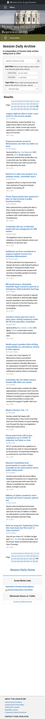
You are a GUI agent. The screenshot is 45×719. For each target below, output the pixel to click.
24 (18, 106)
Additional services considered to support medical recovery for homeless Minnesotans (21, 253)
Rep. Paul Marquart (24, 152)
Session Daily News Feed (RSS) (20, 590)
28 (31, 106)
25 (21, 106)
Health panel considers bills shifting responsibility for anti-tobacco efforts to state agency (22, 346)
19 (31, 104)
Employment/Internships (14, 705)
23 (15, 106)
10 (31, 101)
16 (21, 104)
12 (37, 101)
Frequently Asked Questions (15, 712)
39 (37, 109)
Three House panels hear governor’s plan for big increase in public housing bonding (22, 199)
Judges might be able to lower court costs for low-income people (22, 114)
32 (15, 109)
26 (25, 106)
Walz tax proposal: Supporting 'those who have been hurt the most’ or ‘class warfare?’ (22, 527)
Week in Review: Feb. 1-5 (17, 410)
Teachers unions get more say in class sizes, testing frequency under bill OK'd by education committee (22, 319)
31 (12, 109)
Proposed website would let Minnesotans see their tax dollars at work (22, 143)
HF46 (16, 155)
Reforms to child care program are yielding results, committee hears (21, 175)
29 (34, 106)
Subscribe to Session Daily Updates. (20, 587)
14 (15, 104)
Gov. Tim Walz (15, 539)
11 (34, 101)
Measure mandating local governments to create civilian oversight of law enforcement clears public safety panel (22, 466)
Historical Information (13, 702)
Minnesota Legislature (23, 2)
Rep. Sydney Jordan (25, 328)
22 (12, 106)
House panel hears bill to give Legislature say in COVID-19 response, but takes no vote (19, 437)
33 (18, 109)
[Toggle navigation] (5, 7)
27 (28, 106)
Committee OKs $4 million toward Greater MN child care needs (21, 381)
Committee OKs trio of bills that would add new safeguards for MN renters (21, 229)
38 (34, 109)
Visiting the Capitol (12, 707)
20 (34, 104)
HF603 (14, 330)
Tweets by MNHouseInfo (22, 602)
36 (28, 109)
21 (37, 104)
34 (21, 109)
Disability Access (11, 710)
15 (18, 104)
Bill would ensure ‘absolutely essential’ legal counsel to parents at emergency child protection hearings (22, 286)
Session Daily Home (22, 569)
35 (25, 109)
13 (12, 104)
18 (28, 104)
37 (31, 109)
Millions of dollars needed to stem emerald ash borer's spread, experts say (22, 497)
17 (25, 104)
